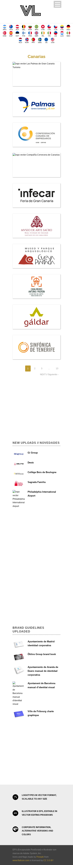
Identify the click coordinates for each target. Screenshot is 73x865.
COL (62, 30)
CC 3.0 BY (48, 860)
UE (46, 42)
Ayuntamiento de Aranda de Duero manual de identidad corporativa (43, 671)
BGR (30, 30)
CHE (43, 30)
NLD (20, 42)
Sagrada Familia (37, 482)
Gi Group (33, 452)
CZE (55, 30)
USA (52, 42)
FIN (23, 36)
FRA (30, 36)
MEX (68, 36)
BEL (23, 30)
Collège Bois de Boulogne (42, 472)
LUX (62, 36)
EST (17, 36)
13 (57, 368)
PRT (33, 42)
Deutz (31, 462)
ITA (49, 36)
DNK (4, 36)
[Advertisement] (36, 410)
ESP (11, 36)
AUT (17, 30)
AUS (11, 30)
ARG (4, 30)
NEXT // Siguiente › (49, 374)
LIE (55, 36)
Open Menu (57, 4)
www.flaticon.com (21, 860)
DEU (68, 30)
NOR (27, 42)
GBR (36, 36)
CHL (49, 30)
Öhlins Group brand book (42, 654)
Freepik (40, 857)
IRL (43, 36)
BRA (36, 30)
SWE (40, 42)
